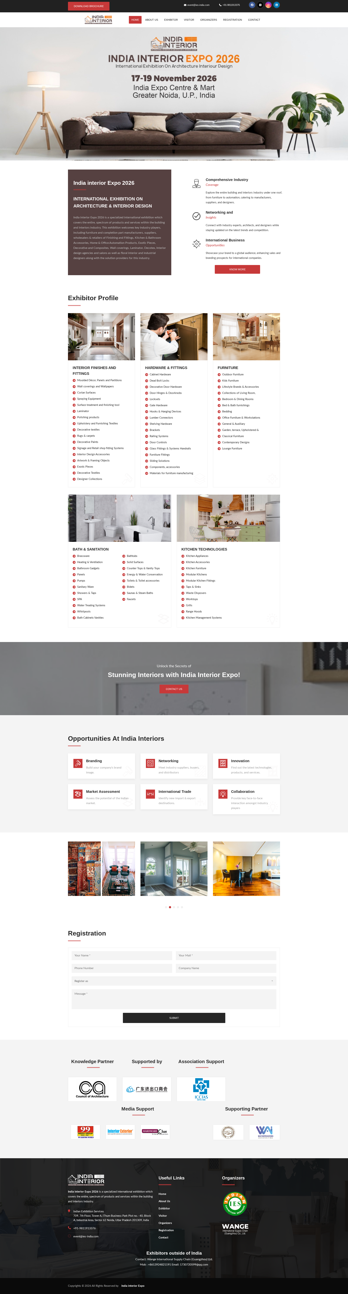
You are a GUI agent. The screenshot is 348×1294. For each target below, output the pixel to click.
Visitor (189, 19)
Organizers (208, 19)
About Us (151, 19)
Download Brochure (89, 6)
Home (135, 19)
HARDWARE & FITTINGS (166, 368)
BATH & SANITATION (91, 549)
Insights (211, 217)
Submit (174, 1017)
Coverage (212, 185)
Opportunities (215, 245)
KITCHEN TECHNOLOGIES (204, 549)
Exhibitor (171, 19)
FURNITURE (228, 368)
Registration (232, 19)
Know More (237, 269)
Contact (254, 19)
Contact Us (174, 689)
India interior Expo (132, 1286)
